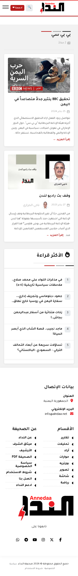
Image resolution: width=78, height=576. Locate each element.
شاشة (64, 476)
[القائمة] (5, 7)
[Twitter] (52, 539)
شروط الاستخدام (19, 472)
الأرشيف (25, 450)
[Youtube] (34, 539)
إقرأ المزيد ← (61, 139)
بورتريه (64, 463)
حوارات (64, 457)
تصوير (64, 470)
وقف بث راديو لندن (54, 196)
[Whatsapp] (17, 539)
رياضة (65, 483)
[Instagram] (43, 539)
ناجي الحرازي (31, 205)
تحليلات (63, 444)
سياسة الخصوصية (23, 465)
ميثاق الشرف (22, 444)
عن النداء (25, 438)
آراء (66, 450)
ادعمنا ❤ (17, 8)
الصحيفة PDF (22, 457)
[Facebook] (60, 539)
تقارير (65, 438)
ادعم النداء (24, 485)
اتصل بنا (25, 479)
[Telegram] (26, 539)
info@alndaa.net (56, 414)
